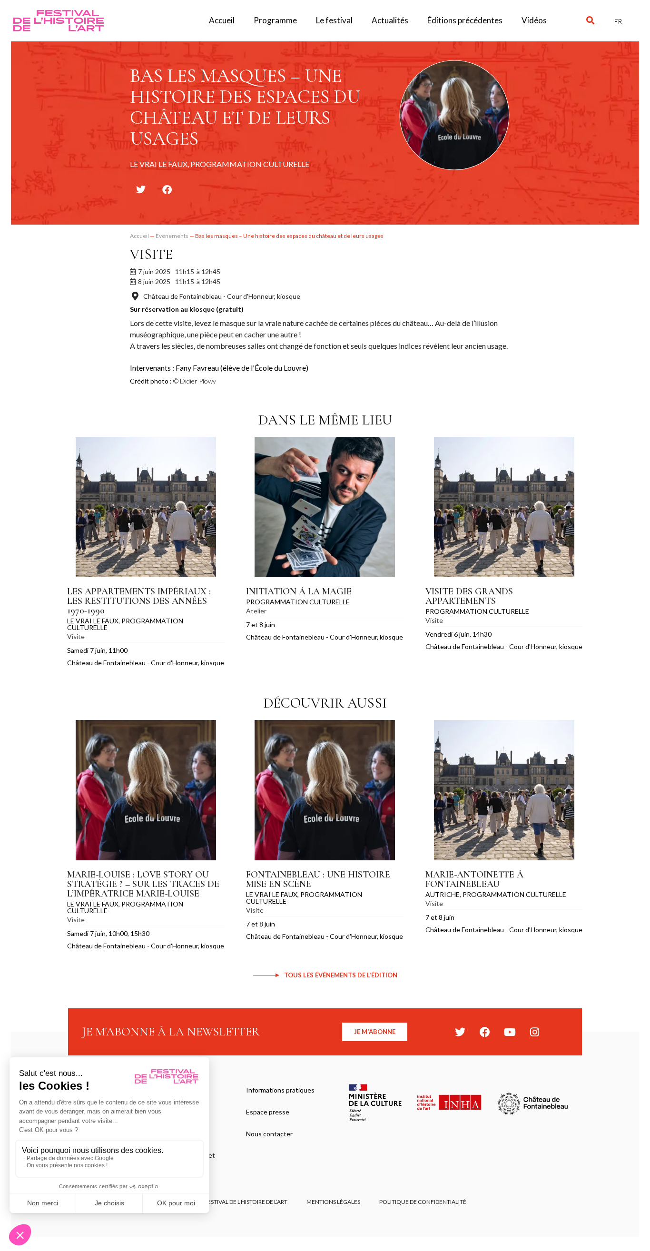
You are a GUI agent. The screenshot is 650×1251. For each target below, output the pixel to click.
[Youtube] (509, 1032)
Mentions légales (333, 1201)
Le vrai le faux (92, 621)
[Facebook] (485, 1032)
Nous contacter (269, 1134)
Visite (151, 254)
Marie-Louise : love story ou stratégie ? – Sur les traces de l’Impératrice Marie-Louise (143, 884)
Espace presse (267, 1112)
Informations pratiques (280, 1090)
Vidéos (534, 20)
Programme (275, 20)
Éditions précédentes (464, 20)
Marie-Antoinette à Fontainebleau (474, 879)
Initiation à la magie (299, 591)
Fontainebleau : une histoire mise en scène (318, 879)
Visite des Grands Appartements (469, 596)
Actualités (390, 20)
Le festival (334, 20)
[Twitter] (460, 1032)
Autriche (442, 894)
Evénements (172, 235)
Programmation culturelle (125, 624)
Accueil (222, 20)
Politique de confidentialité (422, 1201)
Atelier (256, 611)
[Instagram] (534, 1032)
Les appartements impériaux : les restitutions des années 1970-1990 (139, 601)
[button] (590, 21)
